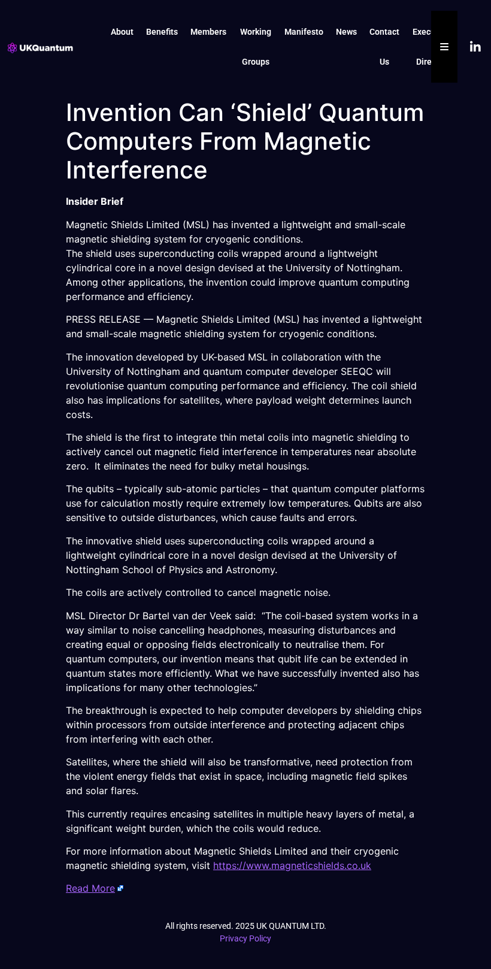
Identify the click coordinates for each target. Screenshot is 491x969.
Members (208, 32)
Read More (90, 888)
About (122, 32)
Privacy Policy (245, 938)
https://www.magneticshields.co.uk (292, 865)
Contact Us (384, 46)
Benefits (162, 32)
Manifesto (303, 32)
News (346, 32)
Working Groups (255, 46)
